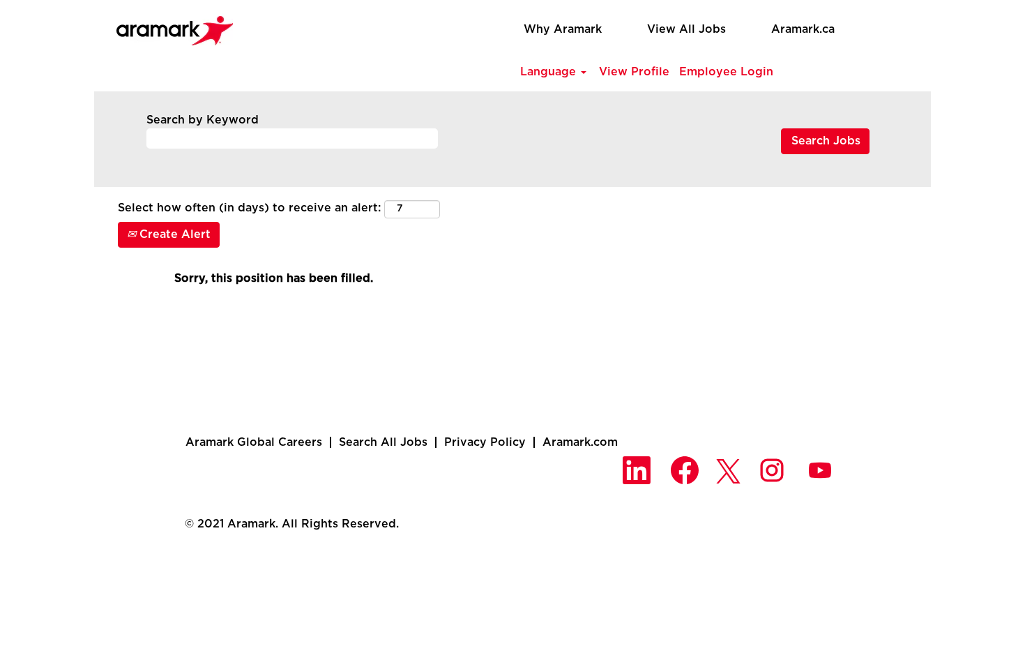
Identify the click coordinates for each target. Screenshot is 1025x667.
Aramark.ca (803, 29)
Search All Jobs (383, 442)
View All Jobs (686, 29)
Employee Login (726, 71)
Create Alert (173, 234)
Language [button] (549, 71)
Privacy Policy (485, 442)
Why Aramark (563, 29)
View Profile (634, 71)
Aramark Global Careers (253, 442)
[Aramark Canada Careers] (167, 26)
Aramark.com (580, 442)
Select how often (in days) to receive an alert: (249, 207)
